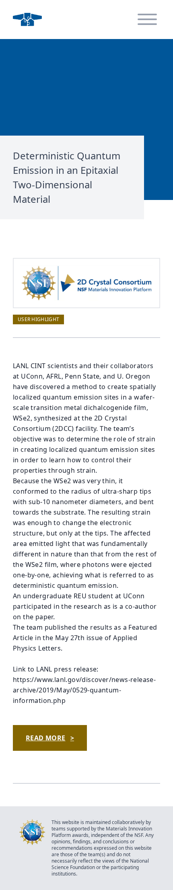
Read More (50, 737)
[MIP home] (27, 19)
